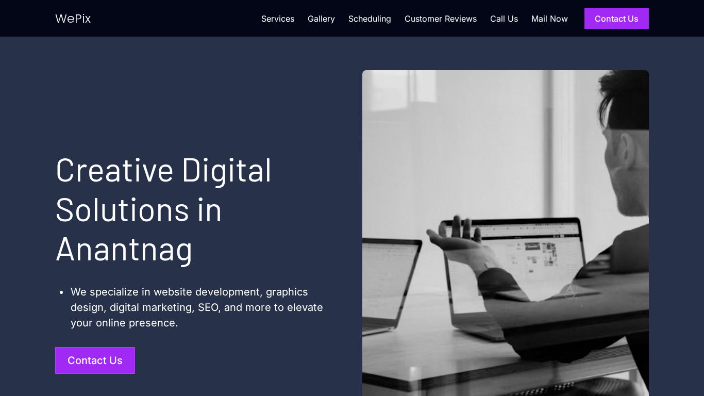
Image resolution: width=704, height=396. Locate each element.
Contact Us (617, 18)
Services (277, 18)
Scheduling (369, 18)
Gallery (321, 18)
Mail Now (549, 18)
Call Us (504, 18)
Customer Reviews (441, 18)
